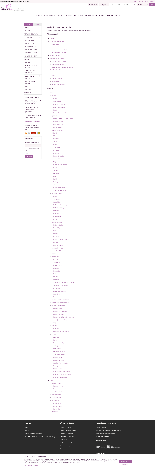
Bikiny (55, 98)
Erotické (55, 274)
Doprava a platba (70, 15)
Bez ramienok (57, 288)
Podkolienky (57, 216)
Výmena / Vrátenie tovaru (59, 61)
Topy (54, 185)
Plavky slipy (57, 409)
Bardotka (56, 268)
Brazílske (56, 139)
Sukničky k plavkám (59, 107)
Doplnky (55, 242)
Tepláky (55, 170)
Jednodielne (57, 101)
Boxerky (55, 144)
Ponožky (55, 213)
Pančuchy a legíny (57, 193)
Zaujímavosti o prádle (58, 84)
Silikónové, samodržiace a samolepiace (65, 282)
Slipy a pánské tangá (59, 389)
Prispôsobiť (125, 464)
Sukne (55, 176)
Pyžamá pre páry (58, 124)
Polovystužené (57, 265)
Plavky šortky (57, 403)
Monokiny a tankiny (59, 104)
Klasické (55, 136)
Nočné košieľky (58, 225)
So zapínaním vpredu (59, 291)
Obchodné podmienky (58, 64)
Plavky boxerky (58, 406)
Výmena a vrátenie (138, 1)
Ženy (51, 93)
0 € (152, 5)
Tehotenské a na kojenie (60, 285)
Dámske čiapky (57, 308)
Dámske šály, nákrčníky (60, 311)
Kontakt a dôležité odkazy (108, 15)
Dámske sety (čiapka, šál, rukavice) (63, 317)
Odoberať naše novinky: (32, 142)
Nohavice (56, 173)
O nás (53, 76)
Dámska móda (56, 159)
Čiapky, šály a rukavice (58, 305)
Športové (56, 279)
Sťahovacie (56, 147)
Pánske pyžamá (58, 121)
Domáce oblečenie (57, 245)
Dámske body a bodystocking (60, 302)
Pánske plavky (56, 400)
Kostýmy (55, 236)
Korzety (55, 233)
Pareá (55, 110)
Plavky (54, 95)
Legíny (55, 219)
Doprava (147, 1)
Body (54, 231)
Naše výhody (55, 44)
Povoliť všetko (125, 461)
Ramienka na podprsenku (61, 297)
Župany (54, 254)
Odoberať (29, 156)
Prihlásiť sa (94, 5)
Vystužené (56, 262)
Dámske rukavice (58, 314)
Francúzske (56, 153)
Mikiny (55, 167)
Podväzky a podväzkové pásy (62, 374)
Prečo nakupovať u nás (52, 15)
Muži (51, 380)
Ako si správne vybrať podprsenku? (62, 67)
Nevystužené (57, 271)
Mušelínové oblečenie (60, 164)
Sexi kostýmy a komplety (59, 320)
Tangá (55, 141)
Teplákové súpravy (57, 130)
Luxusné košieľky (57, 251)
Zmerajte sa (55, 81)
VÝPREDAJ (55, 412)
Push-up (55, 259)
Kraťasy (55, 182)
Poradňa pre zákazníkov (87, 15)
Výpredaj (54, 334)
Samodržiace (57, 202)
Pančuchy (56, 196)
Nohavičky (55, 133)
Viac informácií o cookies (31, 465)
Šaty (54, 162)
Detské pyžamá (58, 127)
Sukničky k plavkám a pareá (61, 371)
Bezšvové (56, 150)
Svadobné (56, 294)
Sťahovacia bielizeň (58, 248)
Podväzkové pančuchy (60, 205)
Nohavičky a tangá (59, 351)
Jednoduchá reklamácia (59, 53)
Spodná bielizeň (57, 383)
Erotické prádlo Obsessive (61, 239)
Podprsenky (55, 256)
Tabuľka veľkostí (57, 78)
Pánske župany (56, 397)
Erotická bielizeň (57, 222)
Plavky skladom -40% (59, 113)
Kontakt (152, 1)
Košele (55, 179)
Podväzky (56, 210)
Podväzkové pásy (58, 208)
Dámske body (57, 369)
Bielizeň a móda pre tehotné (60, 300)
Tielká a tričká (57, 392)
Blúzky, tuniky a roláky (60, 187)
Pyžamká (54, 116)
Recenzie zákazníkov (58, 47)
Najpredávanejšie (58, 156)
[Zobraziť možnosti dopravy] (33, 134)
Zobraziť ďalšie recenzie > (32, 122)
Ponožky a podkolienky (60, 377)
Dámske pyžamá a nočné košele (63, 118)
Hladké (55, 277)
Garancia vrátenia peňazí (59, 50)
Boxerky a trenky (58, 386)
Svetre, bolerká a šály (59, 190)
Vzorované (56, 199)
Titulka (39, 15)
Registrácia (105, 5)
